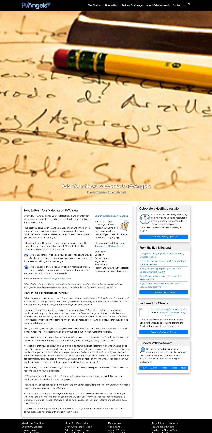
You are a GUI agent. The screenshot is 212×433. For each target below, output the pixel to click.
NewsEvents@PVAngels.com (57, 278)
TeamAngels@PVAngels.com (109, 246)
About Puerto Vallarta (165, 423)
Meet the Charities (32, 423)
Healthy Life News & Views (165, 430)
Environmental (28, 430)
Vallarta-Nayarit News (163, 426)
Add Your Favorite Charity (78, 430)
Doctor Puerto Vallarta (162, 309)
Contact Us (114, 426)
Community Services (31, 426)
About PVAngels (116, 430)
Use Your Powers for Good (78, 426)
